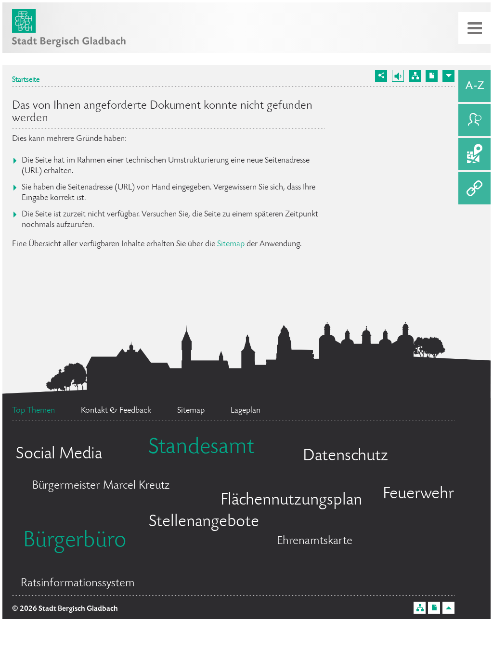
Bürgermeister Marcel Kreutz (100, 486)
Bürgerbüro (74, 541)
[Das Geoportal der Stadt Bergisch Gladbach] (474, 154)
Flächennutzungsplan (291, 500)
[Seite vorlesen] (398, 76)
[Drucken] (432, 76)
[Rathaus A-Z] (474, 86)
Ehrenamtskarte (314, 541)
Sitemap (231, 244)
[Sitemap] (415, 76)
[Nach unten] (448, 76)
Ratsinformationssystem (78, 584)
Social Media (59, 454)
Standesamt (201, 448)
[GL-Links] (474, 188)
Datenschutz (345, 456)
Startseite (25, 80)
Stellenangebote (204, 522)
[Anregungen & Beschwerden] (474, 120)
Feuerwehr (418, 494)
